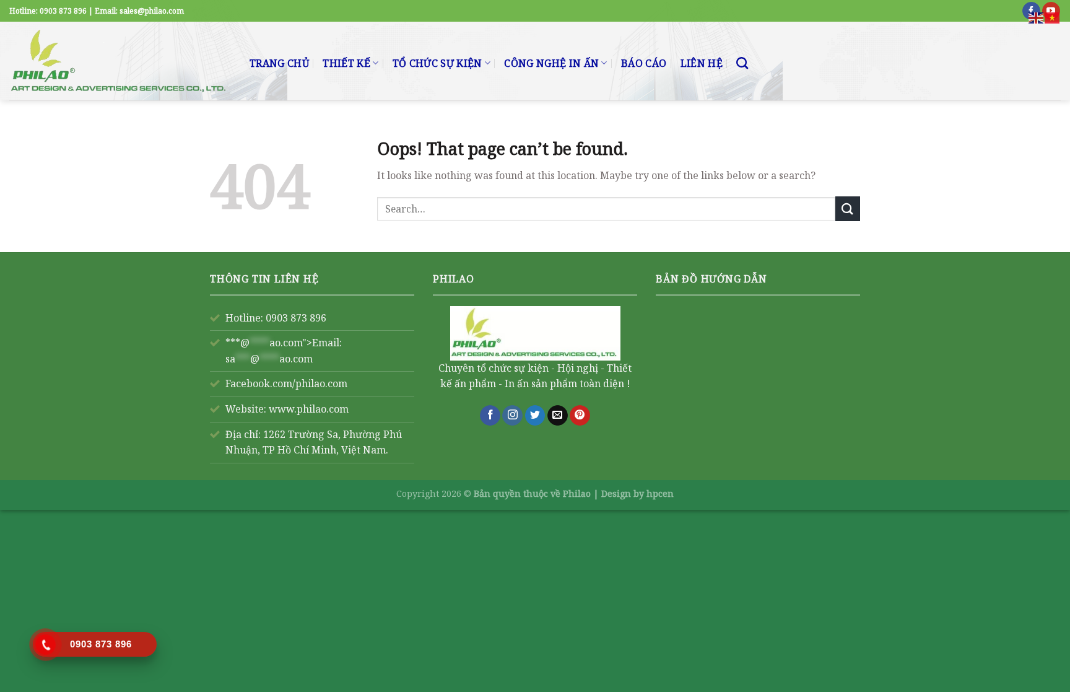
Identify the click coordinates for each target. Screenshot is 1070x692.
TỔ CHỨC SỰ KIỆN (437, 63)
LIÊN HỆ (702, 63)
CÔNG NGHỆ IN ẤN (551, 63)
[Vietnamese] (1053, 17)
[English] (1037, 17)
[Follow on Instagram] (512, 415)
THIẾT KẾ (346, 63)
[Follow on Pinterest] (580, 415)
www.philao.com (309, 409)
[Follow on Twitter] (535, 415)
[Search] (742, 63)
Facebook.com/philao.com (286, 383)
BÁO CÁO (643, 63)
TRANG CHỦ (279, 63)
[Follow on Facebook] (490, 415)
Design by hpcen (637, 493)
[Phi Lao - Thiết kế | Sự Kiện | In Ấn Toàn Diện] (120, 61)
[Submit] (847, 208)
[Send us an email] (557, 415)
